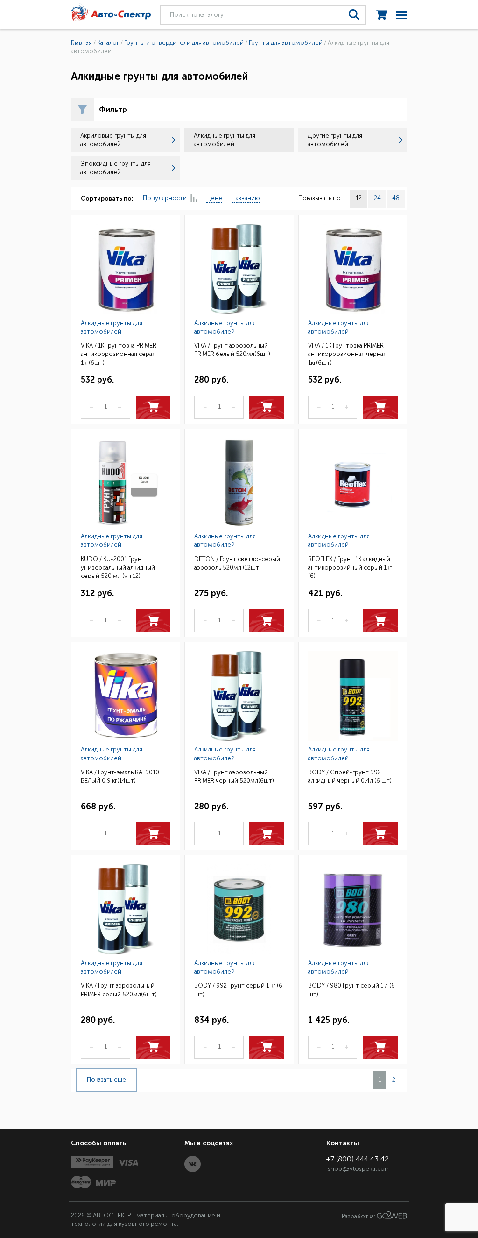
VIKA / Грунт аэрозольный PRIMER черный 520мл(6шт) (234, 776)
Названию (246, 198)
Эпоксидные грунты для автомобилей (115, 167)
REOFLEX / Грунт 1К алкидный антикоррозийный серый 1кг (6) (350, 567)
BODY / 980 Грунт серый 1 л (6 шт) (351, 989)
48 (396, 198)
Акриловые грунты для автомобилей (113, 139)
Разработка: (359, 1216)
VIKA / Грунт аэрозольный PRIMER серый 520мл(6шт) (119, 989)
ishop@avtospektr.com (358, 1168)
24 (377, 198)
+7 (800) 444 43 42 (357, 1159)
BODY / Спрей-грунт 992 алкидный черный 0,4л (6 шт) (350, 776)
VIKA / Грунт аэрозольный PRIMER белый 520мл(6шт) (232, 349)
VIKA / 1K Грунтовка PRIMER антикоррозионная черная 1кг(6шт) (347, 353)
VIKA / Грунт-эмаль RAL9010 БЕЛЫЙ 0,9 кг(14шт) (120, 776)
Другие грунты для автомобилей (335, 139)
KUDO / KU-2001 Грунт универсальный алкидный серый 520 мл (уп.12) (118, 567)
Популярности (165, 198)
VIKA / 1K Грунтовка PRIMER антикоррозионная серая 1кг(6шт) (118, 353)
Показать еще (106, 1079)
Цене (214, 198)
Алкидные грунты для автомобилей (111, 327)
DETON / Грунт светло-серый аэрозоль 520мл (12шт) (237, 563)
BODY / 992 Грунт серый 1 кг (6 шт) (238, 989)
